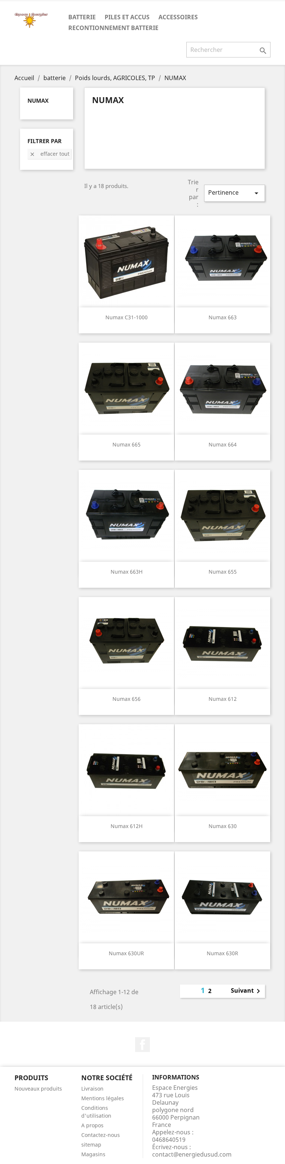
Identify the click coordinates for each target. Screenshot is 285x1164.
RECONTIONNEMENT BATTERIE (113, 28)
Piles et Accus (127, 17)
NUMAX (38, 100)
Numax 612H (126, 826)
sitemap (91, 1144)
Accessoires (178, 17)
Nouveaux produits (38, 1088)
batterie (82, 17)
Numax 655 (223, 571)
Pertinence (234, 193)
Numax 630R (222, 953)
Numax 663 (223, 317)
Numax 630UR (126, 953)
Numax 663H (126, 571)
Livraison (92, 1088)
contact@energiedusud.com (192, 1154)
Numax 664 (223, 444)
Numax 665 (126, 444)
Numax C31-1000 (126, 317)
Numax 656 (126, 698)
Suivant (247, 991)
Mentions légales (102, 1098)
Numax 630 (223, 826)
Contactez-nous (100, 1134)
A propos (92, 1125)
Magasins (93, 1154)
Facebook (142, 1044)
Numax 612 (223, 698)
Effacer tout (49, 153)
